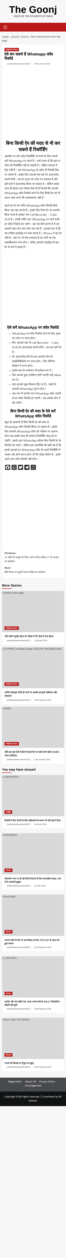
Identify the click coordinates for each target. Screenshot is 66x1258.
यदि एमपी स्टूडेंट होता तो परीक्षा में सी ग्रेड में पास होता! (29, 636)
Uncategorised (33, 1085)
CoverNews (48, 1096)
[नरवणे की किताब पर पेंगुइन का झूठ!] (33, 1038)
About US (30, 1081)
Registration (15, 1081)
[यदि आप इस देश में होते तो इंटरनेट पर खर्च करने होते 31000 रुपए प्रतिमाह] (33, 727)
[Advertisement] (33, 104)
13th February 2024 (42, 700)
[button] (5, 27)
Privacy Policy (47, 1081)
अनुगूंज (8, 812)
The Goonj (33, 9)
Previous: (31, 557)
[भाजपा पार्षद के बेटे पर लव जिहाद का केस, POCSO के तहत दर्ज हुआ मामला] (33, 915)
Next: (24, 570)
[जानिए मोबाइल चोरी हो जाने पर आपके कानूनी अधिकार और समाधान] (33, 667)
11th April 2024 (40, 640)
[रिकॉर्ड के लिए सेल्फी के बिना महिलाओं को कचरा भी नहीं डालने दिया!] (33, 795)
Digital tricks (11, 49)
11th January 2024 (42, 759)
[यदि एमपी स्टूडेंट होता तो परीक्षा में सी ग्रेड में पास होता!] (33, 611)
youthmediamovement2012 (18, 64)
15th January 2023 (42, 64)
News (8, 870)
